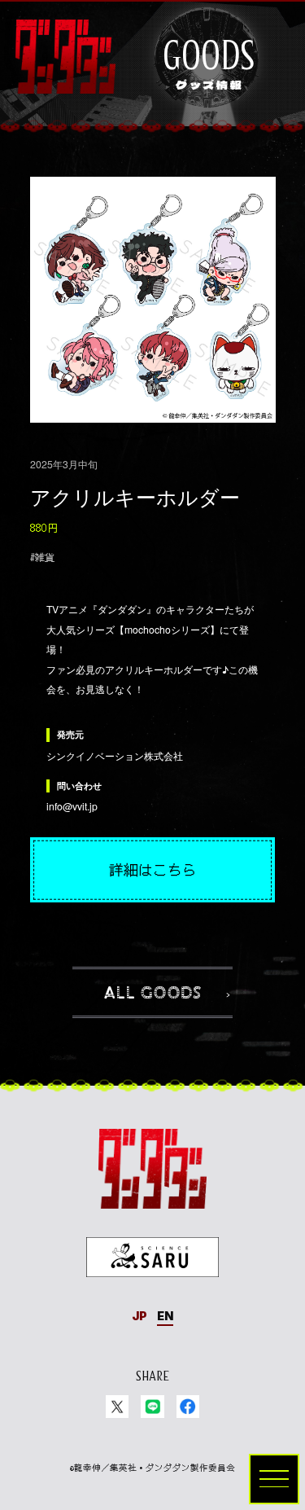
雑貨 (44, 557)
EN (165, 1316)
